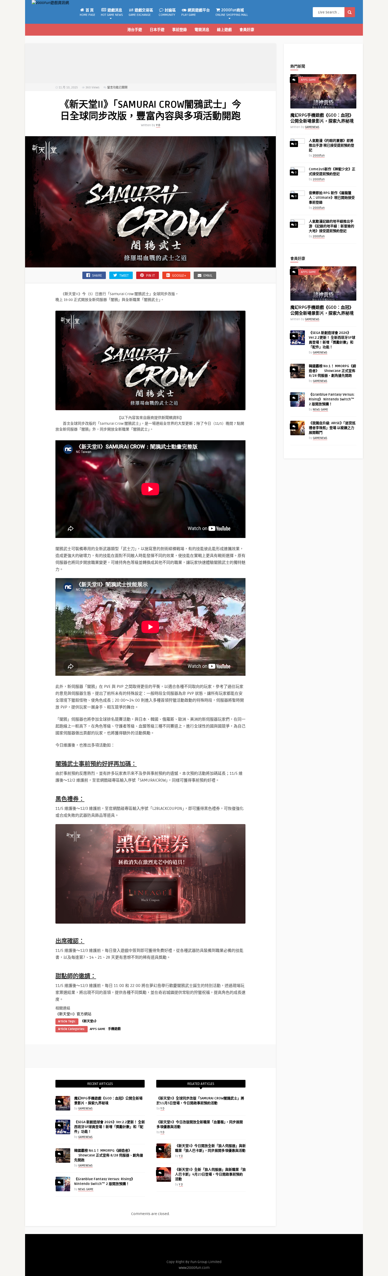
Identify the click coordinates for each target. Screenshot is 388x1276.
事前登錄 (179, 29)
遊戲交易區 (141, 12)
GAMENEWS (85, 1108)
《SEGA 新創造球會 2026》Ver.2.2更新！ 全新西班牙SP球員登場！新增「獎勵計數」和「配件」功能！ (109, 1127)
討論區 (167, 12)
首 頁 (87, 12)
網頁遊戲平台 (195, 12)
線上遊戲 (224, 29)
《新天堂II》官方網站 (73, 1014)
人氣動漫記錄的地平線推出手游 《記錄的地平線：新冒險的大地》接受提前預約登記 (331, 226)
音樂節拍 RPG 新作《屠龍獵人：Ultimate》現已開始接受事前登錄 (332, 198)
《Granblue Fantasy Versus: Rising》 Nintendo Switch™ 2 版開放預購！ (332, 399)
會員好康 (246, 29)
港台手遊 (134, 29)
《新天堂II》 (89, 1021)
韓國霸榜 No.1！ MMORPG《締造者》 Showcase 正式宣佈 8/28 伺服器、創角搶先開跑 (108, 1155)
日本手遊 (157, 29)
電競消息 (202, 29)
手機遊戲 (114, 1029)
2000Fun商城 (231, 12)
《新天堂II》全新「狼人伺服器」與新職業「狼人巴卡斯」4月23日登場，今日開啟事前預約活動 (210, 1174)
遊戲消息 (112, 12)
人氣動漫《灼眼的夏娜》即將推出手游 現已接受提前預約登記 (331, 145)
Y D (158, 125)
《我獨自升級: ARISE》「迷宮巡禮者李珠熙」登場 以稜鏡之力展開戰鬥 (332, 428)
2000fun (319, 155)
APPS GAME (97, 1029)
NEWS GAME (85, 1189)
